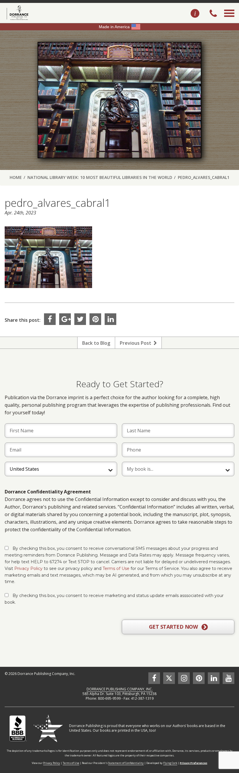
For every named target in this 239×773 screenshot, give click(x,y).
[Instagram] (184, 678)
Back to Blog (96, 343)
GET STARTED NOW (174, 626)
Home (16, 177)
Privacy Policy (28, 568)
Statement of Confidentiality (126, 763)
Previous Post (137, 343)
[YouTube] (228, 678)
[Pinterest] (95, 319)
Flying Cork (170, 763)
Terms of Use (116, 568)
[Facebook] (50, 319)
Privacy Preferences (193, 763)
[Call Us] (213, 14)
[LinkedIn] (110, 319)
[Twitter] (80, 319)
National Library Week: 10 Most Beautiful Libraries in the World (99, 177)
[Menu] (229, 20)
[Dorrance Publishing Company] (17, 13)
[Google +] (65, 319)
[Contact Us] (195, 13)
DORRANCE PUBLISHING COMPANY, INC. (120, 689)
